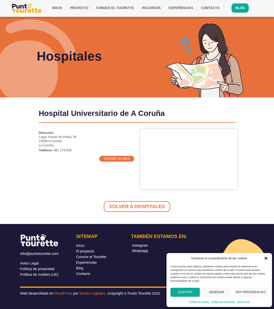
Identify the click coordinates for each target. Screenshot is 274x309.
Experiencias (181, 8)
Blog (240, 8)
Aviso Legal (243, 301)
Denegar (216, 292)
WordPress (63, 293)
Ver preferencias (250, 292)
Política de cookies (199, 301)
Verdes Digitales (92, 293)
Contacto (210, 8)
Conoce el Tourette (115, 8)
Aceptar (185, 292)
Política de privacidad (223, 301)
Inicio (57, 8)
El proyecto (85, 251)
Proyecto (79, 8)
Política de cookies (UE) (39, 275)
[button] (266, 258)
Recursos (151, 8)
